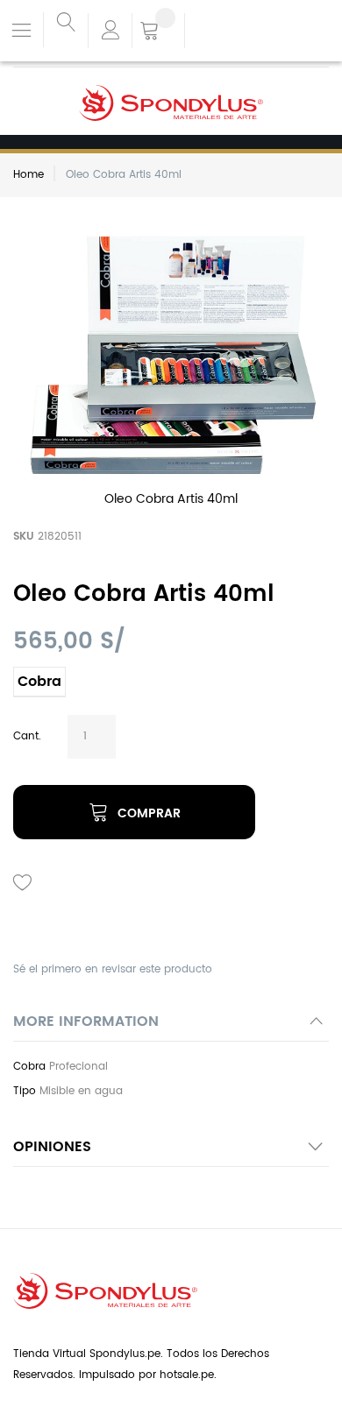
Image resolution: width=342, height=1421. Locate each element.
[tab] (171, 1026)
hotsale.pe (187, 1375)
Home (28, 174)
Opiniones (52, 1146)
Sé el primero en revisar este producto (112, 969)
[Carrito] (158, 32)
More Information (86, 1021)
